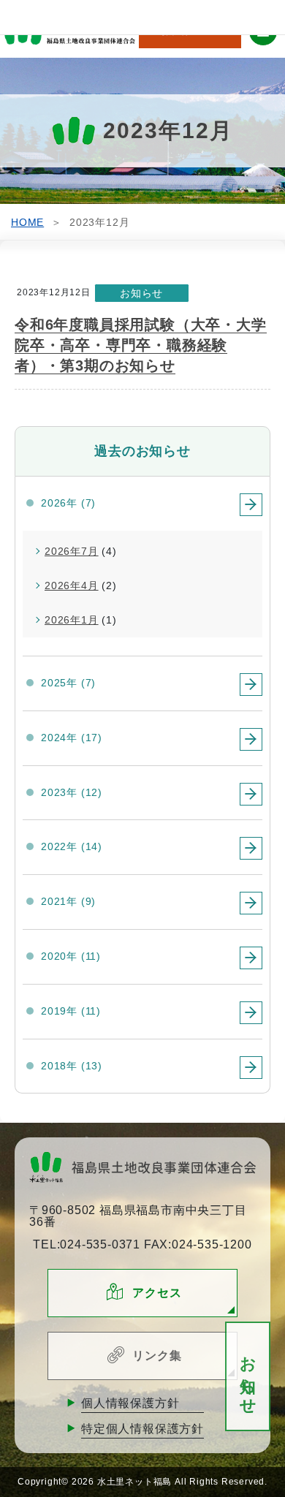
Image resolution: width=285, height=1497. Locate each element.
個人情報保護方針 (130, 1403)
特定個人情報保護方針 (142, 1428)
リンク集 (156, 1355)
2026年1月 (72, 620)
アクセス (156, 1292)
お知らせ (248, 1377)
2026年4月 (72, 585)
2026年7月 (72, 551)
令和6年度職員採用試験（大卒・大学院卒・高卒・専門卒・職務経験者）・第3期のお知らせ (141, 345)
